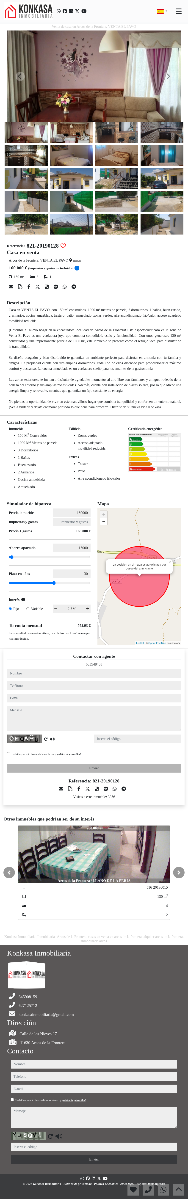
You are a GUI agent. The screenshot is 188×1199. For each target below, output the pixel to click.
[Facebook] (65, 11)
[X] (38, 286)
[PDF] (21, 286)
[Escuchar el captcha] (52, 739)
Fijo (16, 609)
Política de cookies (106, 1183)
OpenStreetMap (157, 643)
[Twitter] (77, 11)
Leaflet (140, 643)
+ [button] (103, 514)
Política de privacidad (78, 1183)
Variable (37, 609)
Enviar (94, 768)
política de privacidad (69, 754)
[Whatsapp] (59, 11)
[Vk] (56, 286)
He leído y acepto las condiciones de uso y (46, 754)
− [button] (103, 521)
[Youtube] (84, 11)
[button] (9, 872)
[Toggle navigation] (178, 11)
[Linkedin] (71, 11)
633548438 (94, 664)
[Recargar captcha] (46, 739)
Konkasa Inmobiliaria (47, 1183)
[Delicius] (47, 286)
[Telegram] (74, 286)
